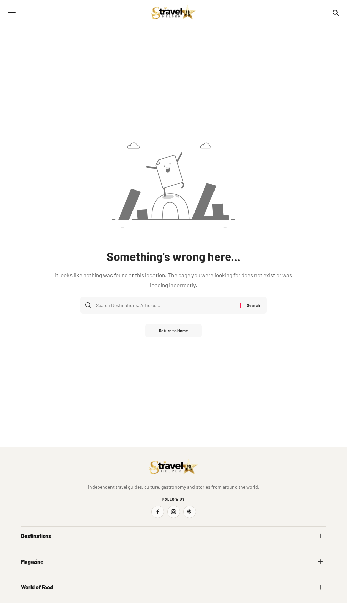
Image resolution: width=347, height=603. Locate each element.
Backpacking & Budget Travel (207, 576)
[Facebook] (157, 512)
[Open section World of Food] (320, 587)
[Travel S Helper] (173, 12)
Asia (182, 551)
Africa (27, 551)
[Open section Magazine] (320, 561)
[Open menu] (11, 12)
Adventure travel (37, 576)
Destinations (36, 536)
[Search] (335, 12)
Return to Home (173, 330)
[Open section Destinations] (320, 536)
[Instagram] (173, 512)
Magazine (32, 561)
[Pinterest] (189, 512)
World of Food (37, 587)
